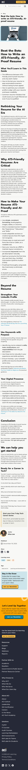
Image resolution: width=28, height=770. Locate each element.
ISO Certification (8, 707)
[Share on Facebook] (8, 552)
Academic (5, 663)
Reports (5, 654)
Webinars (5, 651)
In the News (6, 712)
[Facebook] (13, 765)
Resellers (5, 666)
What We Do (6, 684)
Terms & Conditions (9, 759)
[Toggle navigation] (25, 6)
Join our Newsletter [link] (10, 587)
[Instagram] (6, 765)
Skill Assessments (8, 736)
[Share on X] (5, 552)
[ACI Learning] (3, 2)
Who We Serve (7, 686)
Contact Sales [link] (21, 2)
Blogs (4, 648)
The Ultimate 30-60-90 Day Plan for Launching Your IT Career (14, 323)
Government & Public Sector (12, 669)
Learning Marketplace (10, 733)
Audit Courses (7, 730)
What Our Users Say (9, 689)
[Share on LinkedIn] (2, 552)
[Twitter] (9, 765)
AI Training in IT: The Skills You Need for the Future (13, 411)
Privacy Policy (7, 757)
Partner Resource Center (11, 671)
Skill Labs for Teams (9, 738)
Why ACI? (5, 681)
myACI (4, 725)
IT (13, 560)
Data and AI (5, 568)
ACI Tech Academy (8, 715)
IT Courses (5, 727)
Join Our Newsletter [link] (8, 636)
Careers (4, 710)
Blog (4, 13)
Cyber (8, 560)
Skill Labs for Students (10, 741)
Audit (3, 560)
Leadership (6, 704)
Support (5, 646)
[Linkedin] (3, 765)
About (4, 699)
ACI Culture (6, 701)
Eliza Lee (11, 534)
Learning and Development (18, 568)
